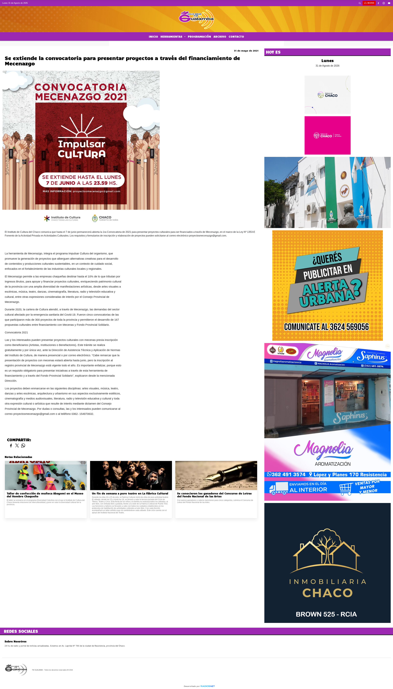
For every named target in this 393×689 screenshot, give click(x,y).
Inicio (153, 36)
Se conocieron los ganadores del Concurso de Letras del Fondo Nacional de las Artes (214, 495)
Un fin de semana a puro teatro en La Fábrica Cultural (130, 493)
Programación (199, 36)
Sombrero (196, 43)
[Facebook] (378, 3)
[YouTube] (389, 3)
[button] (359, 3)
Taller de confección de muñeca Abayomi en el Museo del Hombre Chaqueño (45, 495)
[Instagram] (383, 3)
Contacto (236, 36)
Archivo (220, 36)
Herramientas (172, 36)
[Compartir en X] (17, 445)
